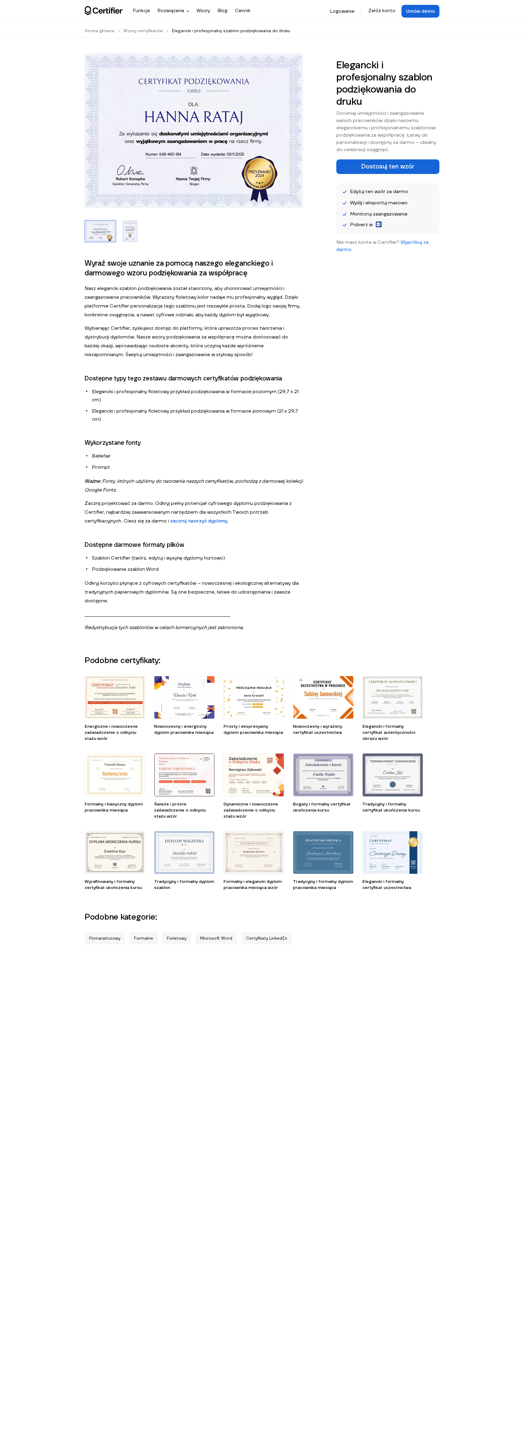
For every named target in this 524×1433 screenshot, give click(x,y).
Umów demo (420, 11)
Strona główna (99, 31)
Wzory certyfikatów (143, 31)
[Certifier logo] (104, 10)
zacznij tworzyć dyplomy (198, 521)
